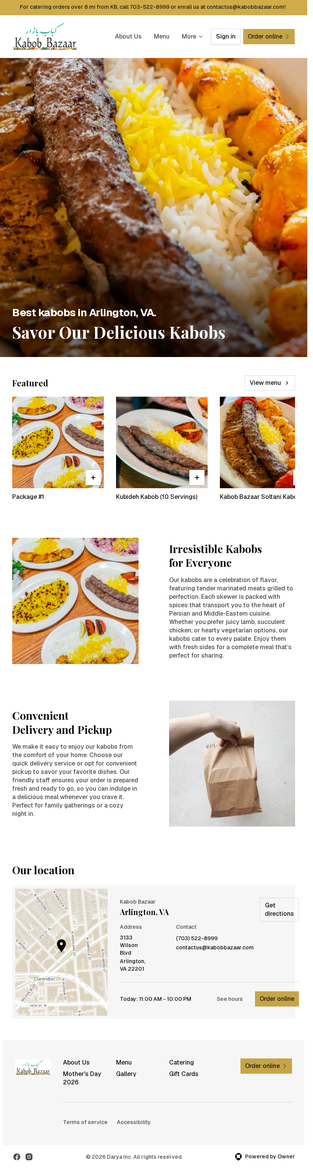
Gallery (126, 1074)
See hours (230, 998)
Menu (161, 36)
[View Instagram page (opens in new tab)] (29, 1156)
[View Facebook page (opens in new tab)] (16, 1156)
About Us (128, 36)
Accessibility (134, 1122)
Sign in (226, 36)
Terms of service (85, 1122)
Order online (277, 999)
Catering (181, 1062)
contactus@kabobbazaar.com (215, 947)
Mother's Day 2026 (82, 1078)
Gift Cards (183, 1074)
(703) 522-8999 (197, 938)
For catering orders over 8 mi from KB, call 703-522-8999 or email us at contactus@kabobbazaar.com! (153, 6)
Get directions (279, 909)
